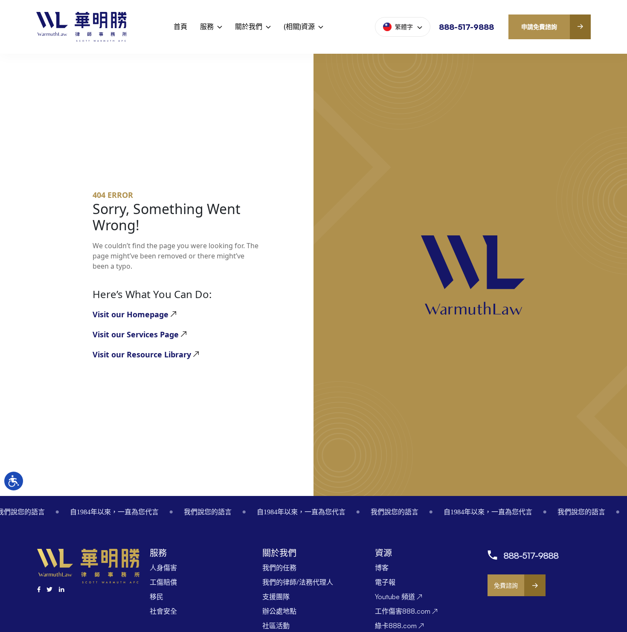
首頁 (180, 26)
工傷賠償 (163, 582)
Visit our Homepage (130, 314)
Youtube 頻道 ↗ (398, 596)
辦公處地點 (279, 611)
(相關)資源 (299, 26)
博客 (382, 567)
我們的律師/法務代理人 (297, 582)
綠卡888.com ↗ (399, 625)
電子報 (385, 582)
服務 (207, 26)
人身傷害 (163, 567)
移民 (156, 596)
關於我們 (248, 26)
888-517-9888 (466, 27)
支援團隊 (276, 596)
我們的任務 (279, 567)
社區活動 (276, 625)
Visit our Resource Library (142, 354)
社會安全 (163, 611)
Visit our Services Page (136, 334)
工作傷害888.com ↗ (406, 611)
